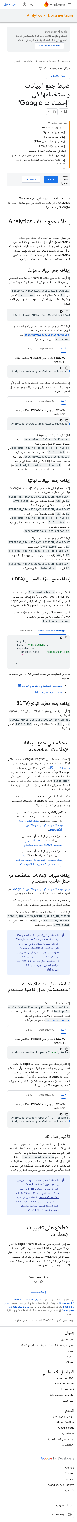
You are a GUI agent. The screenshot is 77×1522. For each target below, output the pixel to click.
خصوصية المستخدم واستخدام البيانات (42, 686)
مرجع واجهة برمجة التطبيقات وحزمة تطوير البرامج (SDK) (47, 1345)
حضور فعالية (68, 1400)
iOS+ (51, 179)
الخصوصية (61, 1505)
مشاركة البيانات (62, 768)
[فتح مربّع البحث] (31, 4)
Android (31, 179)
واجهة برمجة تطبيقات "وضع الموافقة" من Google (41, 889)
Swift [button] (63, 348)
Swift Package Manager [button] (52, 630)
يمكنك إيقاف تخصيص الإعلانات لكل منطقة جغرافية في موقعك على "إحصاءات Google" (39, 860)
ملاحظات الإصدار (66, 1433)
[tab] (63, 348)
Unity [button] (29, 348)
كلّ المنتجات (68, 1490)
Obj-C (39, 1210)
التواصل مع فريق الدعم (63, 1416)
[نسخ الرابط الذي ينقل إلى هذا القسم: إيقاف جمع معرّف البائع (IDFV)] (12, 703)
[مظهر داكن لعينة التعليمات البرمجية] (61, 311)
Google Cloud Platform (61, 1484)
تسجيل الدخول (11, 4)
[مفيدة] (46, 68)
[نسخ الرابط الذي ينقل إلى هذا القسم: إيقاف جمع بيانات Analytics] (66, 228)
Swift (32, 1210)
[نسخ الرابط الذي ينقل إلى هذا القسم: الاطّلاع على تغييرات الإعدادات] (47, 1234)
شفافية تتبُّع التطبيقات (51, 692)
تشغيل (17, 61)
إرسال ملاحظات (58, 75)
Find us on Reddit (64, 1383)
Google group (66, 1427)
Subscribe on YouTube (62, 1395)
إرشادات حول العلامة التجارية (61, 1439)
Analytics (34, 15)
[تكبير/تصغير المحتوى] (49, 122)
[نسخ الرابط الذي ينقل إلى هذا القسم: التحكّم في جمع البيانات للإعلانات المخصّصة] (25, 750)
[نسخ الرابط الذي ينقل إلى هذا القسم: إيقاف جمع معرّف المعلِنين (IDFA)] (66, 585)
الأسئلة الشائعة (68, 1444)
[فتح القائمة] (69, 4)
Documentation (61, 15)
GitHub (70, 1362)
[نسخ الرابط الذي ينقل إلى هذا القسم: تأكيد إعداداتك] (41, 1137)
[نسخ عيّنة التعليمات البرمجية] (67, 311)
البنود (71, 1505)
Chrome (69, 1473)
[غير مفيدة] (40, 68)
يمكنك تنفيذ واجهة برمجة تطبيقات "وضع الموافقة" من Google (41, 825)
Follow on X (67, 1389)
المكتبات (70, 1356)
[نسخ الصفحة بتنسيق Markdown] (54, 112)
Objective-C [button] (46, 348)
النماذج (71, 1350)
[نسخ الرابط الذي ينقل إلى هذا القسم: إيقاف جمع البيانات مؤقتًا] (23, 270)
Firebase (65, 61)
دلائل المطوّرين (67, 1339)
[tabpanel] (38, 367)
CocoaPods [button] (25, 630)
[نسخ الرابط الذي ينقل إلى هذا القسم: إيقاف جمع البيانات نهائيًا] (24, 480)
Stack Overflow (65, 1422)
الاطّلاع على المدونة (65, 1377)
